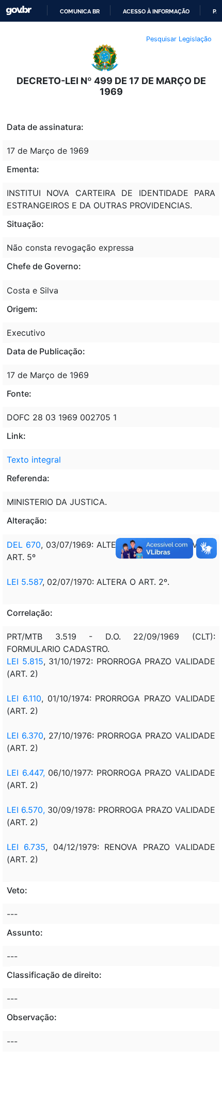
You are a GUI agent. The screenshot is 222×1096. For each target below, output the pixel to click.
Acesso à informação (156, 11)
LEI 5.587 (24, 582)
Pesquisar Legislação (179, 39)
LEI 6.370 (25, 735)
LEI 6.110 (24, 698)
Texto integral (34, 459)
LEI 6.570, (26, 810)
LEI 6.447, (26, 772)
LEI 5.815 (25, 661)
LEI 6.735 (26, 847)
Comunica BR (80, 11)
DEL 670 (24, 544)
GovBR (18, 10)
